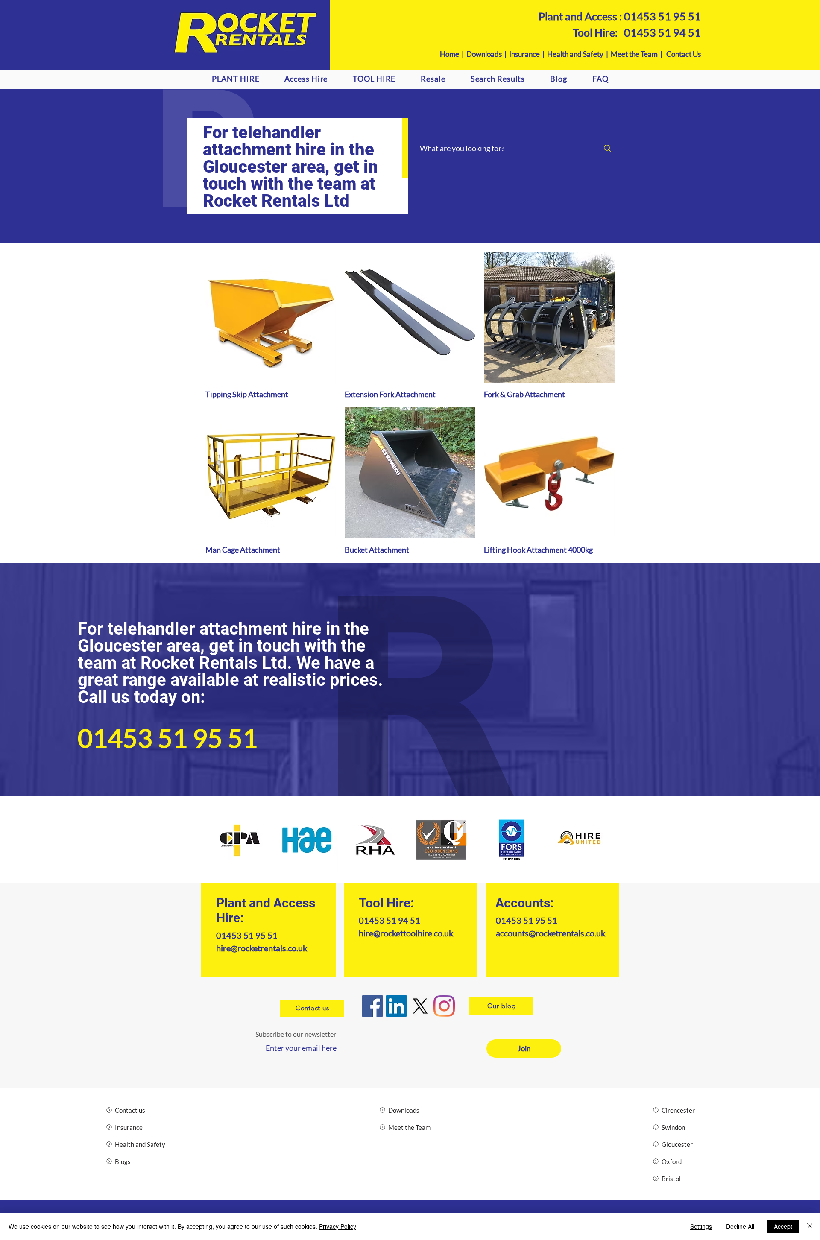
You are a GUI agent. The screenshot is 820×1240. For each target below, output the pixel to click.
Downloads (484, 54)
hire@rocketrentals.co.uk (261, 948)
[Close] (810, 1226)
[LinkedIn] (396, 1006)
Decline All (740, 1226)
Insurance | (528, 54)
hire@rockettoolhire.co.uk (406, 933)
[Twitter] (420, 1006)
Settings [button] (701, 1226)
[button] (306, 79)
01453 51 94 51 (662, 32)
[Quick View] (270, 317)
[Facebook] (372, 1006)
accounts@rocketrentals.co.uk (550, 933)
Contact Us (683, 54)
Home (449, 54)
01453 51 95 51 (662, 16)
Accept (783, 1226)
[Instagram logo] (444, 1006)
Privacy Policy (337, 1226)
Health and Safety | (579, 54)
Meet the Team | (638, 54)
